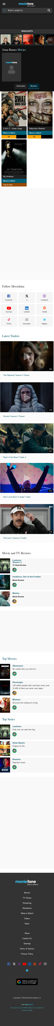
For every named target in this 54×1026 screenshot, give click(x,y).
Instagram (44, 300)
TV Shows (27, 898)
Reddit (44, 312)
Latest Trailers (10, 336)
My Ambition (8, 176)
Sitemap (27, 943)
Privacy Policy (27, 954)
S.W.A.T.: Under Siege (12, 128)
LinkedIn (27, 312)
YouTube (9, 312)
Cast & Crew (8, 185)
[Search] (49, 10)
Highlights (27, 31)
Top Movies (9, 658)
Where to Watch (9, 133)
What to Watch (27, 913)
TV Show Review (19, 565)
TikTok (8, 324)
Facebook (8, 300)
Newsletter (27, 324)
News (27, 924)
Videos (27, 918)
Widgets (44, 324)
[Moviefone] (27, 3)
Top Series (8, 719)
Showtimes (27, 908)
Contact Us (27, 938)
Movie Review (18, 580)
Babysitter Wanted (37, 128)
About (27, 933)
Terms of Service (27, 949)
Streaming (27, 903)
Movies (27, 893)
